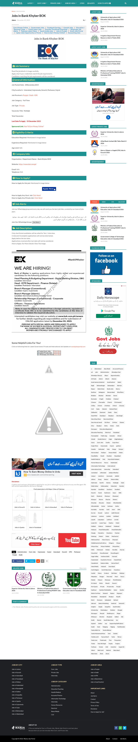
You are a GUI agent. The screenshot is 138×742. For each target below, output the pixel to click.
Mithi (92, 550)
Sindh (31, 95)
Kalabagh (115, 483)
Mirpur (118, 543)
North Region (95, 570)
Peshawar (77, 552)
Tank (109, 633)
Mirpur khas (94, 546)
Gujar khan (115, 442)
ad (92, 372)
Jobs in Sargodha (17, 695)
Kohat (103, 506)
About (92, 693)
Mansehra (101, 533)
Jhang (99, 479)
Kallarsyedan (104, 486)
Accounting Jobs (74, 33)
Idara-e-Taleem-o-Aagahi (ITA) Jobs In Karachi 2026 (113, 151)
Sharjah (102, 613)
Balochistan (101, 389)
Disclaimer (94, 709)
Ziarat (107, 653)
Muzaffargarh (115, 553)
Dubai (112, 426)
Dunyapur (94, 429)
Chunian (121, 405)
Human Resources (96, 462)
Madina (111, 523)
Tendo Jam (94, 640)
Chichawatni (118, 402)
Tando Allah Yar (95, 630)
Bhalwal (101, 395)
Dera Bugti (119, 416)
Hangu (114, 449)
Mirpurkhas (116, 546)
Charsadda (102, 402)
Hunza (106, 462)
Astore (101, 379)
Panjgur (102, 576)
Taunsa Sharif (105, 637)
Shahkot (112, 610)
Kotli (108, 509)
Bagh (92, 385)
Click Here (57, 351)
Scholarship (94, 610)
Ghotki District (102, 439)
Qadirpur (94, 590)
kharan (101, 499)
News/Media (94, 566)
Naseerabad (94, 560)
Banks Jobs (110, 389)
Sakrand (93, 603)
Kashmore (107, 493)
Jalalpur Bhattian (113, 472)
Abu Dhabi (107, 369)
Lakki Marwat (115, 513)
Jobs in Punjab (61, 31)
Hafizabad (101, 449)
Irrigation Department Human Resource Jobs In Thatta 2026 (111, 37)
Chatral (109, 402)
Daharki (104, 409)
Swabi (93, 627)
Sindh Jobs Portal (76, 31)
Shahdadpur (104, 610)
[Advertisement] (49, 477)
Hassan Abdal (112, 452)
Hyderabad (114, 462)
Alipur (106, 375)
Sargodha (107, 607)
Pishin (101, 583)
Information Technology (98, 466)
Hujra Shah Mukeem (113, 459)
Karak (100, 493)
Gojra (92, 442)
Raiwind (105, 593)
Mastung (93, 536)
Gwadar (93, 449)
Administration (20, 11)
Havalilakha (94, 456)
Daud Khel (94, 416)
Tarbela (115, 633)
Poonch (114, 583)
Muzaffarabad (104, 553)
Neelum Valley (105, 563)
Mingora (111, 543)
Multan (108, 550)
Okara (99, 573)
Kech (92, 496)
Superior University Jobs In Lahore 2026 (23, 590)
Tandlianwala (121, 627)
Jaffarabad (103, 472)
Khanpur (93, 499)
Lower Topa (103, 523)
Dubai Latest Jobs (35, 29)
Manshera (109, 533)
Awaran (114, 379)
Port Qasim (94, 586)
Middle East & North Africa (98, 543)
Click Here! (37, 195)
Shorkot (102, 617)
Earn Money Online (20, 27)
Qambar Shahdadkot (105, 590)
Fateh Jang (104, 436)
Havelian (109, 456)
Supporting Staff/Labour (116, 623)
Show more (82, 568)
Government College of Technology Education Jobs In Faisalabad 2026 (74, 590)
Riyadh (118, 596)
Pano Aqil (109, 576)
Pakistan (122, 573)
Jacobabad (94, 472)
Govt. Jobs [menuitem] (41, 3)
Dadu (98, 409)
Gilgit (110, 439)
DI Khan (114, 422)
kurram (93, 513)
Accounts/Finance (118, 369)
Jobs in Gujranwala (17, 704)
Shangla (120, 610)
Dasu (115, 412)
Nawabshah (94, 563)
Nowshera (117, 570)
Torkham (93, 647)
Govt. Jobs (32, 552)
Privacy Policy (95, 702)
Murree (122, 550)
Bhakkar (93, 395)
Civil (92, 409)
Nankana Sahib (105, 556)
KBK (120, 493)
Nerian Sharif (115, 563)
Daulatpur (103, 416)
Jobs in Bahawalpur (18, 711)
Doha (105, 426)
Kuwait (100, 513)
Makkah (93, 526)
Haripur (121, 449)
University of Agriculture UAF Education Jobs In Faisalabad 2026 (112, 18)
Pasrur (122, 576)
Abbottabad (98, 369)
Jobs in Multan (16, 682)
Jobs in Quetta (16, 701)
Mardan (117, 533)
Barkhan (93, 392)
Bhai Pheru (120, 392)
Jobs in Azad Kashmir (97, 682)
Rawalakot (94, 596)
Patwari (100, 580)
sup (106, 623)
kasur (114, 493)
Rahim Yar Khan (95, 593)
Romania (99, 600)
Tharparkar (117, 640)
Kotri (113, 509)
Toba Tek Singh (102, 643)
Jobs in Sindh (95, 672)
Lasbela (108, 516)
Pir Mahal (94, 583)
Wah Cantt (101, 650)
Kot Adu (101, 509)
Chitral (115, 405)
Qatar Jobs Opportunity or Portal (28, 33)
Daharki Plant (113, 409)
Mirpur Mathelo (105, 546)
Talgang (112, 627)
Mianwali (115, 540)
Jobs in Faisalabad (17, 679)
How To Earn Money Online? (34, 126)
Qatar (115, 590)
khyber (109, 503)
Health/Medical (95, 459)
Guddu (108, 442)
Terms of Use (95, 705)
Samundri (121, 603)
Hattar (121, 452)
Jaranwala (109, 476)
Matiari (101, 536)
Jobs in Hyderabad (17, 685)
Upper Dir (121, 647)
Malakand (108, 526)
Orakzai (106, 573)
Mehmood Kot (95, 540)
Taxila (113, 637)
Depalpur (111, 416)
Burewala (94, 399)
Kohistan (110, 506)
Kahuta (108, 483)
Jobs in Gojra (16, 707)
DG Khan (107, 422)
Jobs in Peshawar (17, 698)
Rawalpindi (103, 596)
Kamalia (121, 486)
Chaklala (108, 399)
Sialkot (116, 617)
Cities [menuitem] (82, 3)
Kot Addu (94, 509)
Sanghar (93, 607)
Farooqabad (94, 436)
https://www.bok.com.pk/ (28, 164)
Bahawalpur (111, 385)
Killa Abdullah (117, 503)
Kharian (108, 499)
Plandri (107, 583)
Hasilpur (103, 452)
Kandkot (117, 489)
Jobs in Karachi (16, 672)
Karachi (64, 552)
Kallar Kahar (94, 486)
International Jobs (96, 469)
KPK (36, 95)
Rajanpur (119, 593)
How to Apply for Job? (97, 712)
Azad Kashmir (111, 382)
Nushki (93, 573)
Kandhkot (101, 489)
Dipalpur (99, 426)
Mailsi (117, 523)
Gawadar (112, 436)
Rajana (112, 593)
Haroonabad (94, 452)
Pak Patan (114, 573)
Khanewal (115, 496)
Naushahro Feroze (106, 560)
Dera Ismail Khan (108, 419)
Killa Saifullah (95, 506)
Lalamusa (93, 516)
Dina (92, 426)
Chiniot (100, 405)
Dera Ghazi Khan (96, 419)
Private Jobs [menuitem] (55, 3)
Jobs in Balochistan (96, 679)
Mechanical (115, 536)
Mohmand (100, 550)
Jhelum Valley (114, 479)
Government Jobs (37, 27)
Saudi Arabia (116, 607)
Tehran (119, 637)
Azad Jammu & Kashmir (97, 382)
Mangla (93, 533)
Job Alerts (94, 696)
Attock (107, 379)
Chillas (93, 405)
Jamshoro (101, 476)
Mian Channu (106, 540)
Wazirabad (116, 650)
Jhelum (106, 479)
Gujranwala (41, 552)
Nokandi (103, 566)
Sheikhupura (110, 613)
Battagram (102, 392)
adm (96, 372)
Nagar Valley (94, 556)
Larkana (101, 516)
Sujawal (93, 623)
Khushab (93, 503)
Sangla (100, 607)
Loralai (116, 519)
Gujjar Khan (94, 446)
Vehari (93, 650)
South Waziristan (108, 620)
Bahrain (119, 385)
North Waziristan (106, 570)
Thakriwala (103, 640)
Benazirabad (111, 392)
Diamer (122, 422)
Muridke (114, 550)
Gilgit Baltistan (118, 439)
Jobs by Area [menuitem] (70, 3)
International (111, 466)
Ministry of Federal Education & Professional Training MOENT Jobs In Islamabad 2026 (49, 591)
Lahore (107, 513)
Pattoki (93, 580)
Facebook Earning (53, 27)
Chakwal (116, 399)
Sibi (122, 617)
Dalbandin (94, 412)
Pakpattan (94, 576)
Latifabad (116, 516)
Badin (119, 382)
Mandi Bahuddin (116, 529)
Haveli (102, 456)
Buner (115, 395)
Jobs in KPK (94, 675)
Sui (117, 620)
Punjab (25, 95)
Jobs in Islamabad (17, 675)
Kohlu (117, 506)
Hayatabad (117, 456)
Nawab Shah (117, 560)
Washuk (108, 650)
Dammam (102, 412)
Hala (108, 449)
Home (13, 11)
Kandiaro (109, 489)
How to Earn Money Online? (54, 33)
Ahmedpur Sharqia (96, 375)
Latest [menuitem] (30, 3)
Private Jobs (110, 586)
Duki (117, 426)
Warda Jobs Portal (29, 739)
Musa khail (94, 553)
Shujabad (109, 617)
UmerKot (113, 647)
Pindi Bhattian (117, 580)
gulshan (118, 446)
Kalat (122, 483)
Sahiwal (116, 600)
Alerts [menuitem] (92, 3)
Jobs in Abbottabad (18, 714)
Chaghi (101, 399)
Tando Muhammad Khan (98, 633)
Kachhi (102, 483)
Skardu (99, 620)
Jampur (93, 476)
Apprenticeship (115, 375)
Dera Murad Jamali (96, 422)
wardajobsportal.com (78, 346)
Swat (98, 627)
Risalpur (111, 596)
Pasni (116, 576)
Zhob (101, 653)
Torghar (117, 643)
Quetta (122, 590)
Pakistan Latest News (29, 31)
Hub (104, 459)
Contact (93, 699)
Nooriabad (112, 566)
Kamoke (93, 489)
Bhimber (108, 395)
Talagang (105, 627)
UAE (106, 647)
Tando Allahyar (107, 630)
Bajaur (93, 389)
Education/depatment (106, 429)
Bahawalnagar (101, 385)
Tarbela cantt (95, 637)
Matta (107, 536)
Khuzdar (101, 503)
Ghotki (93, 439)
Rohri (92, 600)
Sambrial (113, 603)
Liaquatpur (101, 519)
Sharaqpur (94, 613)
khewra (115, 499)
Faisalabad (116, 432)
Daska (109, 412)
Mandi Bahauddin (104, 529)
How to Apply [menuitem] (103, 3)
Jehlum (93, 479)
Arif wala (93, 379)
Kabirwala (94, 483)
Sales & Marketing (103, 603)
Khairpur (107, 496)
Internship (107, 469)
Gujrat (49, 552)
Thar (110, 640)
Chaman (93, 402)
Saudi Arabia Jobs (46, 31)
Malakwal (116, 526)
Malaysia (93, 529)
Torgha (111, 643)
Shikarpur (94, 617)
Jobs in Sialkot (16, 691)
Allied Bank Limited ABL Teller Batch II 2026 (113, 142)
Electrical (108, 432)
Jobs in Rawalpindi (17, 688)
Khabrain (99, 496)
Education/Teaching (97, 432)
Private (22, 106)
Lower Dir (94, 523)
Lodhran (109, 519)
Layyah (93, 519)
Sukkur (100, 623)
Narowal (114, 556)
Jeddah (117, 476)
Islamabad (56, 552)
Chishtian (107, 405)
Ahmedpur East (116, 372)
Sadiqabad (108, 600)
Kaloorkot (114, 486)
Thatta (93, 643)
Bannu (118, 389)
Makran (100, 526)
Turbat (101, 647)
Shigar (118, 613)
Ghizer (119, 436)
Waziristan (94, 653)
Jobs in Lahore (16, 669)
